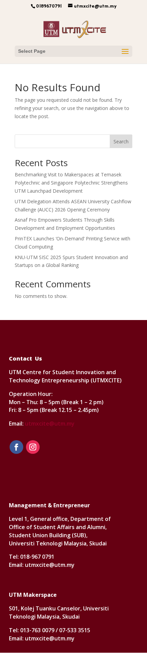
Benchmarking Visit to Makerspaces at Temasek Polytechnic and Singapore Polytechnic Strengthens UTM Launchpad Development (71, 182)
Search (121, 141)
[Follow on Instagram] (33, 447)
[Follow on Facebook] (16, 447)
